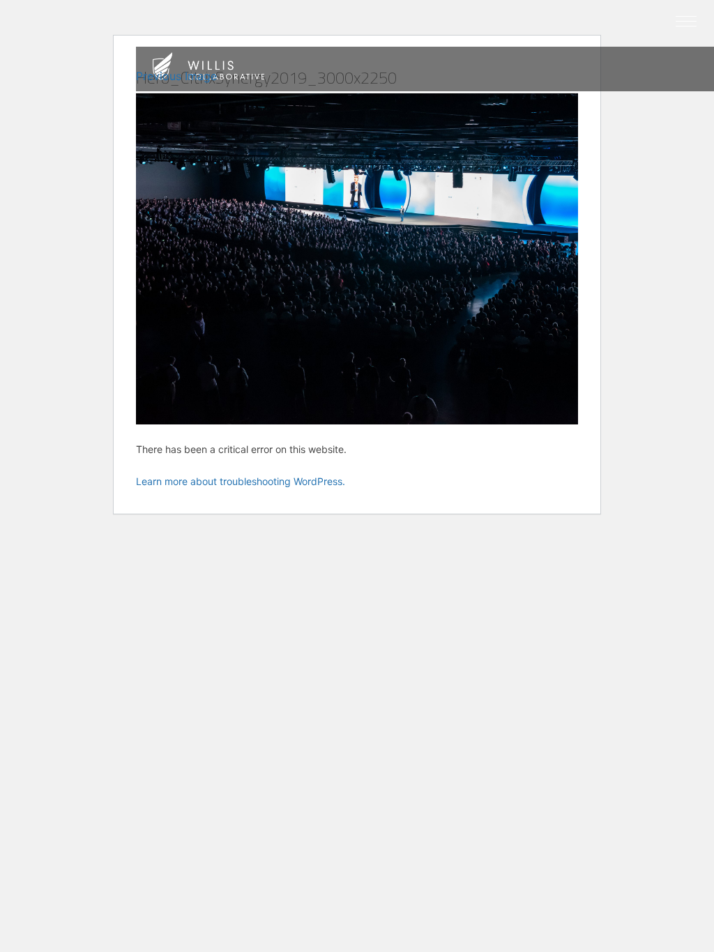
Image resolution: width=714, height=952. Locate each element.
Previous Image (176, 76)
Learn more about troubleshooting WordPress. (240, 481)
